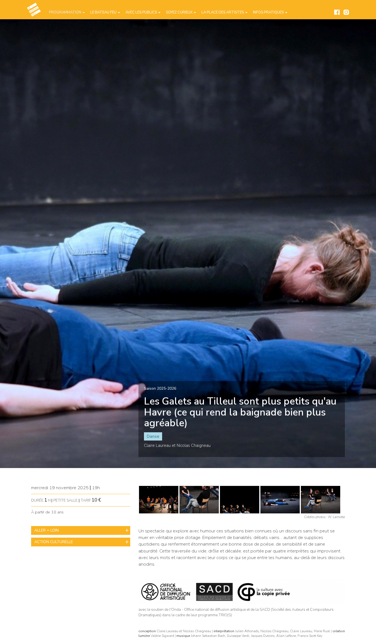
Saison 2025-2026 (160, 388)
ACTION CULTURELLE (53, 541)
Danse (153, 436)
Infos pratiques (269, 12)
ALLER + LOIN (46, 530)
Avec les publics (142, 12)
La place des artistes (223, 12)
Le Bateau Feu (103, 12)
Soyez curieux (179, 12)
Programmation (65, 12)
